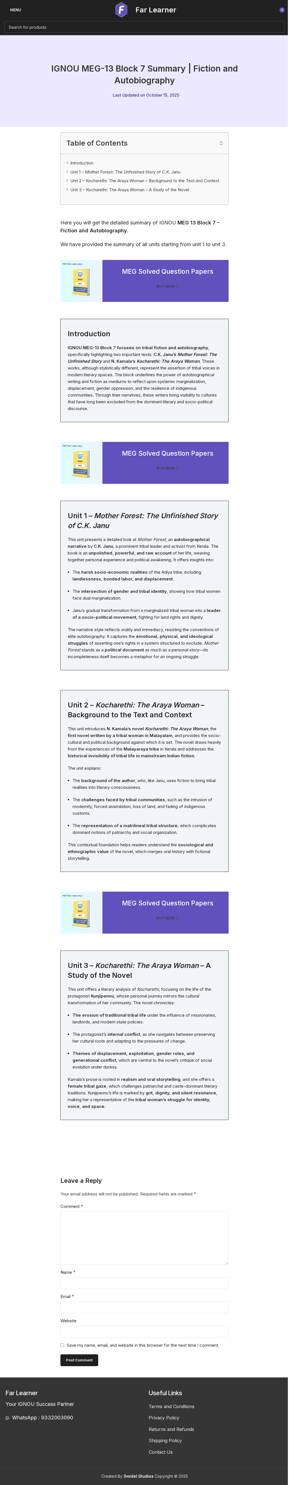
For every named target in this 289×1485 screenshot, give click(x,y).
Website (68, 1320)
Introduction (81, 163)
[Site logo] (121, 9)
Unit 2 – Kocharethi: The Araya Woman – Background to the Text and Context (144, 180)
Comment (71, 1206)
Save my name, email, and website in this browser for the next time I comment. (143, 1345)
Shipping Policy (165, 1440)
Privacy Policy (164, 1418)
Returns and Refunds (171, 1429)
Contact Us (161, 1452)
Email (67, 1296)
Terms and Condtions (171, 1406)
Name (68, 1272)
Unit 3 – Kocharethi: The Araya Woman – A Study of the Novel (129, 189)
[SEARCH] (279, 27)
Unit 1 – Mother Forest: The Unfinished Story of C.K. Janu (125, 172)
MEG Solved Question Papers (167, 271)
